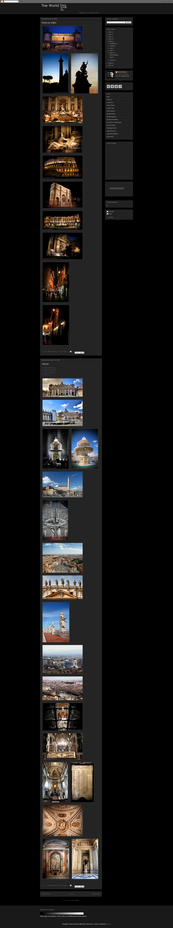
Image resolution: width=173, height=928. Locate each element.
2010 (110, 39)
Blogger (108, 924)
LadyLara (109, 99)
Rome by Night (49, 22)
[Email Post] (70, 351)
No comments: (63, 351)
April (111, 50)
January (112, 60)
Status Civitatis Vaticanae (50, 367)
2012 (110, 34)
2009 (110, 41)
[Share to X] (79, 353)
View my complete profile (122, 76)
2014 (110, 32)
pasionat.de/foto (111, 125)
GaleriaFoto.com (111, 131)
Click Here (111, 217)
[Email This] (76, 353)
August (112, 46)
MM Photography (111, 116)
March (112, 53)
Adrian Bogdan (111, 111)
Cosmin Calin (110, 108)
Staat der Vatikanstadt (49, 372)
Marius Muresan (53, 351)
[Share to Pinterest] (83, 353)
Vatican (45, 364)
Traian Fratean (111, 105)
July (111, 48)
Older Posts (96, 894)
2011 (110, 37)
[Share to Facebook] (81, 353)
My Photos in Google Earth (114, 122)
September (113, 43)
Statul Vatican (48, 374)
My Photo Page (111, 114)
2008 (110, 63)
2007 (110, 65)
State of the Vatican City (50, 371)
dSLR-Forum (110, 136)
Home (71, 894)
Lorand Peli (110, 102)
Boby (108, 97)
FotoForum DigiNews (112, 133)
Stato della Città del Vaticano (50, 369)
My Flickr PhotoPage (112, 119)
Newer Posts (46, 894)
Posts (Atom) (75, 900)
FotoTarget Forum (111, 128)
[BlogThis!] (77, 353)
